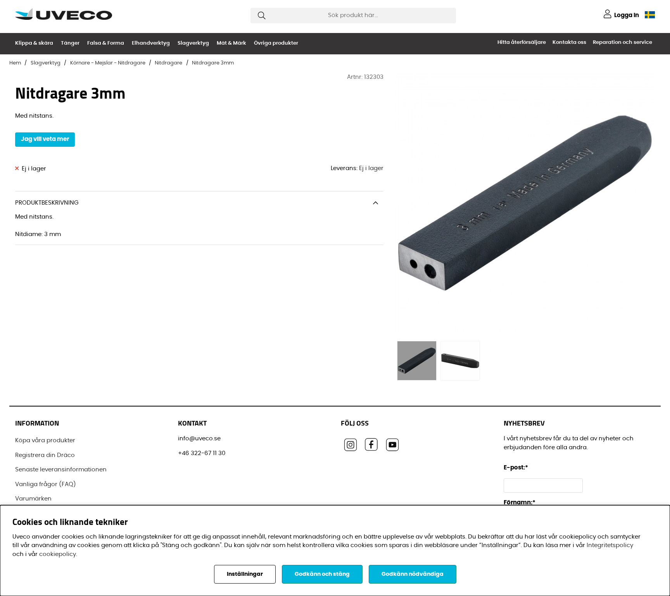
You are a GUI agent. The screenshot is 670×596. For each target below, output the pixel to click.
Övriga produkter (276, 43)
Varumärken (33, 499)
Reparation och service (622, 42)
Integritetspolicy (610, 545)
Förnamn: (519, 503)
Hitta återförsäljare (521, 42)
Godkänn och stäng (322, 574)
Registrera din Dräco (45, 455)
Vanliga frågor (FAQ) (45, 484)
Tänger (70, 43)
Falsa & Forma (105, 43)
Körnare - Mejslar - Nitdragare (107, 63)
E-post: (516, 468)
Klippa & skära (34, 43)
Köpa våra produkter (45, 440)
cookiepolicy (57, 554)
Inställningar (245, 574)
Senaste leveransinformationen (61, 470)
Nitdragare (168, 63)
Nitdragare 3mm (213, 63)
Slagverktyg (193, 43)
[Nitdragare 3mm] (417, 361)
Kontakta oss (569, 42)
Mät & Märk (231, 43)
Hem (15, 63)
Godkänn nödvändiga (413, 574)
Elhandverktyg (151, 43)
